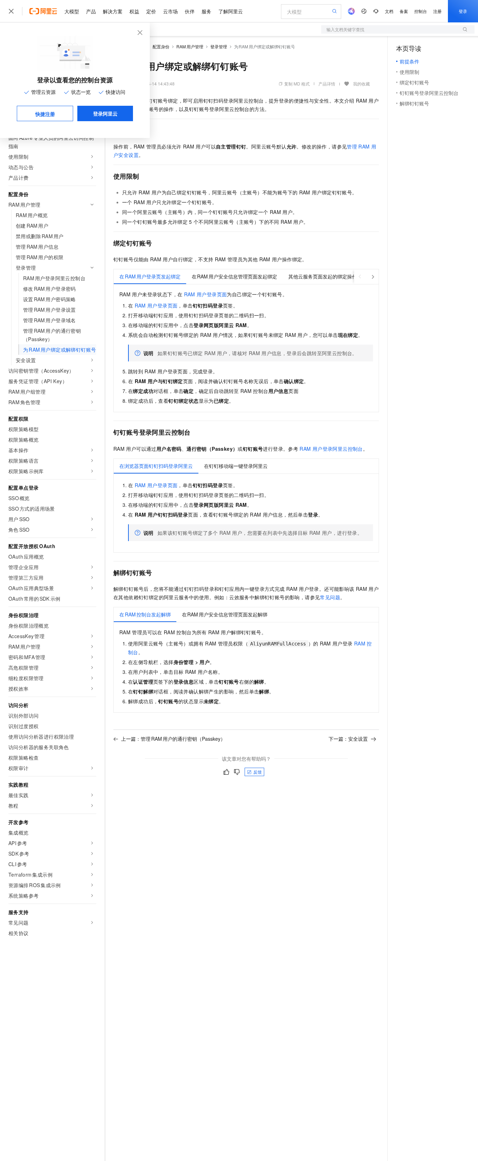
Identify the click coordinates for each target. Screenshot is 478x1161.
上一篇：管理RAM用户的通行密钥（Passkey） (173, 738)
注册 (437, 11)
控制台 (420, 11)
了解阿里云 (230, 11)
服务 (206, 11)
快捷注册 (45, 113)
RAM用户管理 (189, 46)
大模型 (71, 11)
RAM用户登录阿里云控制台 (331, 448)
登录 (463, 11)
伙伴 (190, 11)
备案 (404, 11)
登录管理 (218, 46)
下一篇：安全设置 (348, 738)
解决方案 (112, 11)
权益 (134, 11)
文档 (389, 11)
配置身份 (161, 46)
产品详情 (326, 84)
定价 (151, 11)
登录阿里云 (105, 113)
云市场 (170, 11)
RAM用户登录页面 (205, 294)
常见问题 (330, 597)
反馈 (257, 772)
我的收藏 (361, 84)
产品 (91, 11)
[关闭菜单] (11, 11)
